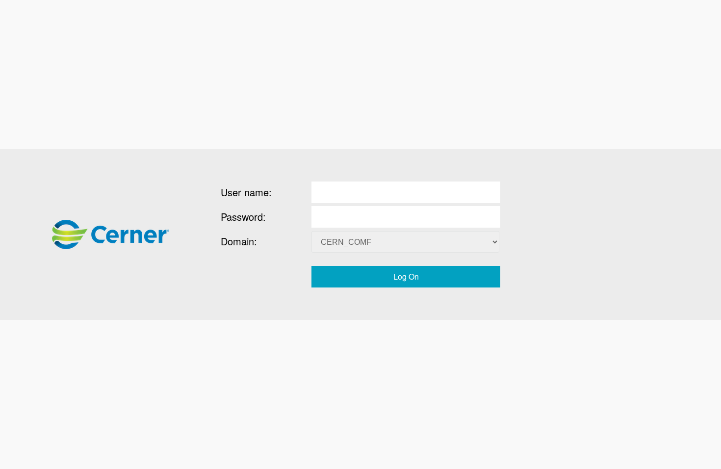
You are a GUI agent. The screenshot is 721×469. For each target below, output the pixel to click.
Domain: (239, 241)
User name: (246, 192)
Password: (243, 216)
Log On (406, 276)
